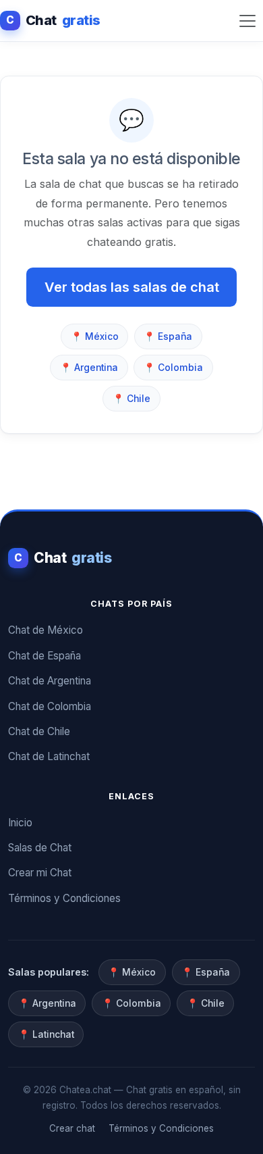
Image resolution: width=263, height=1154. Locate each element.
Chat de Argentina (49, 680)
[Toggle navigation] (247, 20)
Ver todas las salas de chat (132, 287)
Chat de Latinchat (49, 756)
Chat (53, 20)
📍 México (95, 336)
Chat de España (44, 655)
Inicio (20, 822)
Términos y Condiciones (64, 898)
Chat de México (45, 630)
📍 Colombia (173, 367)
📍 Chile (131, 398)
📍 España (168, 336)
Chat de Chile (39, 731)
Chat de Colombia (49, 706)
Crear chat (72, 1128)
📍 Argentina (89, 367)
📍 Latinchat (46, 1034)
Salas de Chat (39, 847)
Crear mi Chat (39, 872)
